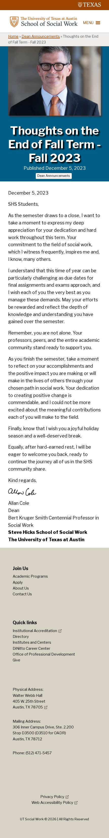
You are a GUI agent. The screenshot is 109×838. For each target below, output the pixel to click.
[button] (88, 23)
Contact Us (22, 594)
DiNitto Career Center (31, 648)
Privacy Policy (52, 796)
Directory (21, 636)
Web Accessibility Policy (52, 802)
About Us (21, 588)
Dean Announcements (41, 36)
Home (13, 36)
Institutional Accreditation (35, 630)
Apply (18, 582)
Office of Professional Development (44, 654)
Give (16, 660)
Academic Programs (30, 576)
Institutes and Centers (32, 642)
